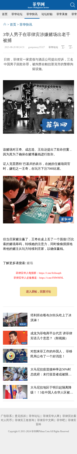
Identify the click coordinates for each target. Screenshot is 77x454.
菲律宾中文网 (45, 420)
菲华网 (34, 431)
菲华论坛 (17, 14)
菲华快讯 (32, 14)
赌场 (30, 263)
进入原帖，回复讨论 (38, 291)
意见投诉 (20, 416)
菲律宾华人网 (51, 416)
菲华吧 (61, 420)
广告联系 (6, 416)
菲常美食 (62, 14)
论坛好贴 (47, 14)
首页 (5, 14)
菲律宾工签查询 (24, 420)
